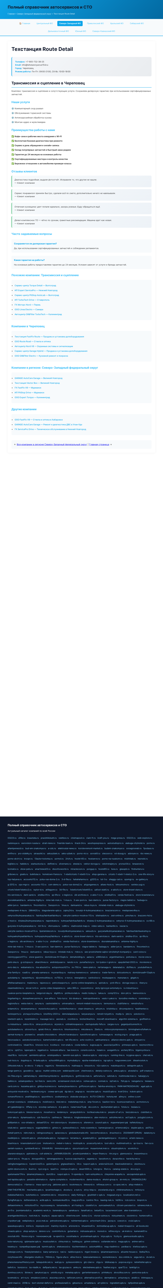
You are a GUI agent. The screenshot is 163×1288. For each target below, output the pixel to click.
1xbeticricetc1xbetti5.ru (81, 889)
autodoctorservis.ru (31, 1039)
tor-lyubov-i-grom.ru (106, 962)
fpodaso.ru (148, 848)
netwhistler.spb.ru (142, 1262)
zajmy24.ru (68, 910)
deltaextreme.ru (15, 1205)
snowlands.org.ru (106, 1189)
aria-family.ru (14, 972)
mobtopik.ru (79, 1143)
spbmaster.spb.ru (32, 1241)
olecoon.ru (107, 853)
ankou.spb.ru (120, 1070)
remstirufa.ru (137, 1003)
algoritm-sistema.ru (128, 1019)
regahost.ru (42, 1050)
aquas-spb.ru (57, 1215)
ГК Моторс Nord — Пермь (27, 304)
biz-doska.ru (75, 998)
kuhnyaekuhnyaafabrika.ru (20, 936)
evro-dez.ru (13, 967)
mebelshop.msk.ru (77, 1102)
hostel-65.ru (80, 858)
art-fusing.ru (78, 1205)
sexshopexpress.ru (97, 843)
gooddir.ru (28, 1070)
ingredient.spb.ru (118, 1283)
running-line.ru (118, 1055)
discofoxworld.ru (60, 869)
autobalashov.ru (15, 1029)
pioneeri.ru (30, 1034)
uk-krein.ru (127, 1231)
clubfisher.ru (123, 1003)
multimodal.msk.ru (127, 1076)
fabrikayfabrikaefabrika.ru (48, 915)
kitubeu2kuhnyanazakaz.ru (31, 920)
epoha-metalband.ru (92, 1060)
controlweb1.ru (15, 1045)
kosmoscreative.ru (126, 1102)
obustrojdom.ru (118, 1148)
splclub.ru (103, 983)
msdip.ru (120, 1014)
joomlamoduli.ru (23, 1210)
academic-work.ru (42, 1210)
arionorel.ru (74, 1226)
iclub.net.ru (13, 1127)
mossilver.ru (49, 1112)
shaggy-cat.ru (115, 879)
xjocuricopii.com (81, 1148)
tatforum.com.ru (74, 1277)
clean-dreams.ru (86, 1008)
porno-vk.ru (82, 853)
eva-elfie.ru (50, 998)
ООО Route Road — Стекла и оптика (33, 341)
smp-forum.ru (94, 1102)
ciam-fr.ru (91, 838)
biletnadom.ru (102, 915)
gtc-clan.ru (89, 1262)
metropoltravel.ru (91, 998)
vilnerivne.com (73, 1215)
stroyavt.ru (140, 1039)
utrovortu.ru (30, 1029)
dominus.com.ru (15, 1272)
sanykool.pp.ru (42, 1272)
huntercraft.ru (145, 1215)
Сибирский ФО (137, 23)
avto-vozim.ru (86, 1039)
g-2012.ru (12, 884)
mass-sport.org (43, 1184)
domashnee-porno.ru (33, 998)
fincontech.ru (40, 905)
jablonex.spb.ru (60, 1184)
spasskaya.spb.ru (16, 1226)
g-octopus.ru (27, 962)
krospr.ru (28, 858)
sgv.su (38, 1070)
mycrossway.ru (47, 1205)
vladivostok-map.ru (80, 926)
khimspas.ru (147, 1277)
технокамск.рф (43, 1236)
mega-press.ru (118, 838)
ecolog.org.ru (121, 1034)
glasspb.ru (125, 869)
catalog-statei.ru (121, 1169)
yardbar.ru (126, 1246)
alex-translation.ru (133, 1210)
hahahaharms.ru (80, 879)
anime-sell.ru (138, 1241)
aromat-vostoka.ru (17, 1102)
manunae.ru (123, 977)
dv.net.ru (150, 1257)
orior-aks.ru (13, 1117)
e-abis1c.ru (116, 889)
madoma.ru (32, 983)
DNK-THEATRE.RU (16, 1189)
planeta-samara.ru (40, 972)
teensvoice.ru (139, 993)
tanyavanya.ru (88, 1014)
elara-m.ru (58, 1029)
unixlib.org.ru (57, 1272)
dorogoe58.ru (38, 1158)
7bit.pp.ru (125, 1081)
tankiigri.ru (134, 1267)
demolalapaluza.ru (71, 1014)
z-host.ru (12, 920)
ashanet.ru (95, 972)
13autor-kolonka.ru (44, 858)
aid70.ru (149, 1127)
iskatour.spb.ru (90, 1055)
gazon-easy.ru (27, 1127)
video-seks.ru (97, 926)
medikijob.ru (13, 1138)
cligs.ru (99, 1262)
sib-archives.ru (81, 895)
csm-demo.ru (54, 884)
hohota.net (112, 1096)
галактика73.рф (78, 1107)
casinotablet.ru (53, 1003)
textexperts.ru (14, 1014)
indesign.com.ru (15, 1252)
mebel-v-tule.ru (63, 1143)
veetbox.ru (64, 838)
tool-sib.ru (109, 1143)
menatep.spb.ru (72, 1272)
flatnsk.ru (68, 1117)
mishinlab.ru (130, 858)
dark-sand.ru (30, 895)
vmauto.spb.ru (14, 1231)
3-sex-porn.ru (80, 900)
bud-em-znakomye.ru (35, 848)
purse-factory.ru (110, 900)
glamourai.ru (126, 1153)
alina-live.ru (75, 1257)
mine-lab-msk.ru (54, 900)
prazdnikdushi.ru (49, 838)
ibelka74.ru (144, 1252)
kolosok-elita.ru (57, 1050)
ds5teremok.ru (31, 1200)
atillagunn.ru (51, 889)
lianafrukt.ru (86, 1210)
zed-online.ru (117, 915)
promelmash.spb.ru (90, 1236)
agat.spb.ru (146, 1086)
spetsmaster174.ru (16, 1174)
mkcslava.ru (87, 1029)
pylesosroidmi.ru (74, 1262)
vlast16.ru (12, 1055)
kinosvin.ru (90, 1065)
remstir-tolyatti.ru (105, 1014)
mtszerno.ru (63, 1195)
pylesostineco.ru (71, 1127)
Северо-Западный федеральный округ (34, 14)
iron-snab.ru (67, 1045)
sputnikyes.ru (67, 1076)
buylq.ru (46, 1215)
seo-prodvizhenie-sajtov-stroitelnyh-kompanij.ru (108, 952)
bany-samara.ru (50, 1252)
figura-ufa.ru (62, 1257)
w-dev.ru (29, 1065)
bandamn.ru (26, 905)
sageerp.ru (92, 1158)
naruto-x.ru (72, 962)
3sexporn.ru (54, 905)
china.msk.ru (64, 1241)
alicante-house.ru (129, 1252)
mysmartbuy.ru (58, 972)
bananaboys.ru (60, 1210)
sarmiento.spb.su (37, 1055)
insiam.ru (101, 1050)
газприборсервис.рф (29, 1246)
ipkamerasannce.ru (110, 1252)
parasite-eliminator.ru (37, 1179)
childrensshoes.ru (124, 1189)
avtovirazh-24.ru (98, 1220)
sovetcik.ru (133, 1148)
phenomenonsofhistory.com (21, 1262)
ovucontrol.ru (86, 988)
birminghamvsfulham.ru (139, 1029)
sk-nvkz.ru (125, 1179)
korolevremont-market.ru (90, 848)
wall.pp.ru (59, 1262)
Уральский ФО (117, 23)
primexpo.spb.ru (130, 1045)
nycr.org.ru (43, 1169)
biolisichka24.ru (87, 1019)
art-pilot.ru (103, 1283)
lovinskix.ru (13, 869)
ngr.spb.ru (108, 1060)
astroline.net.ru (116, 1117)
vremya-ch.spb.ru (68, 1169)
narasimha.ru (28, 977)
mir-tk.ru (42, 926)
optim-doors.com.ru (17, 1169)
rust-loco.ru (13, 1060)
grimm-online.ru (91, 1241)
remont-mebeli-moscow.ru (89, 1003)
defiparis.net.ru (50, 1267)
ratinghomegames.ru (17, 1164)
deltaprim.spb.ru (135, 1065)
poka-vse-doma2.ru (72, 884)
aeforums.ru (99, 1076)
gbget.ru (135, 977)
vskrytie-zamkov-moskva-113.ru (78, 915)
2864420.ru (34, 910)
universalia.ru (68, 1003)
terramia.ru (75, 1138)
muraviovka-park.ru (47, 1008)
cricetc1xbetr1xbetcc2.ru (19, 889)
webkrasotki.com (71, 1070)
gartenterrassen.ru (91, 1272)
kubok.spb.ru (136, 1091)
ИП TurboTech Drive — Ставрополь (32, 300)
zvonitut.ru (72, 1019)
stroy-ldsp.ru (90, 1189)
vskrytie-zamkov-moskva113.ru (23, 931)
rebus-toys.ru (90, 905)
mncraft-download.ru (107, 1019)
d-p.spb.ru (64, 1107)
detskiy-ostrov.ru (104, 1070)
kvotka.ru (54, 1045)
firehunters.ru (137, 869)
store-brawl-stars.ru (132, 889)
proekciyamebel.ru (82, 1153)
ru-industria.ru (14, 1024)
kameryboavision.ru (67, 1086)
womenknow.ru (109, 1257)
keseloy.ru (12, 1246)
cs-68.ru (150, 920)
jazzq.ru (112, 1220)
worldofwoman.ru (67, 1008)
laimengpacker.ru (55, 1158)
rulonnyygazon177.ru (17, 957)
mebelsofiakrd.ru (16, 1195)
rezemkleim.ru (31, 1019)
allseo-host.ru (107, 884)
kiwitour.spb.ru (140, 1246)
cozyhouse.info (15, 1257)
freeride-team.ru (65, 843)
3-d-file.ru (66, 879)
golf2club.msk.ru (84, 1076)
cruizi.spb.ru (134, 1220)
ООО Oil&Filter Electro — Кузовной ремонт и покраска (41, 356)
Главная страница (99, 444)
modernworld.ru (77, 1179)
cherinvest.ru (87, 1070)
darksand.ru (76, 905)
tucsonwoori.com (114, 1210)
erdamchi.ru (13, 1008)
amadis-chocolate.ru (47, 1034)
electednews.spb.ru (92, 1267)
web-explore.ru (144, 838)
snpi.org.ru (104, 1055)
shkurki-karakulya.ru (68, 1034)
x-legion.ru (67, 895)
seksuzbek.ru (53, 853)
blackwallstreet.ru (123, 1164)
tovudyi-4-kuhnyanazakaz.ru (89, 910)
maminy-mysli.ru (59, 1226)
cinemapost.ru (77, 838)
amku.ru (77, 1267)
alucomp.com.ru (57, 1277)
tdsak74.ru (29, 1045)
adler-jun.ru (13, 905)
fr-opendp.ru (78, 1174)
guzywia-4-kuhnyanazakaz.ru (22, 926)
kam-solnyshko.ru (94, 1174)
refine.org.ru (114, 1231)
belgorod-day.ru (44, 993)
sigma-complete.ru (58, 1179)
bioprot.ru (142, 1200)
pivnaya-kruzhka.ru (32, 1014)
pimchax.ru (130, 915)
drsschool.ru (115, 1133)
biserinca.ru (13, 1143)
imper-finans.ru (100, 1153)
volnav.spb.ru (89, 1081)
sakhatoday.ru (30, 1076)
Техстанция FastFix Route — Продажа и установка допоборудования (49, 336)
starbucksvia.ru (38, 863)
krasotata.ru (33, 838)
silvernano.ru (65, 863)
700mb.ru (50, 1257)
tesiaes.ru (149, 1081)
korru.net (23, 1055)
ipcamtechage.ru (53, 1189)
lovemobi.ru (13, 1277)
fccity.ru (118, 1236)
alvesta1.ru (133, 1070)
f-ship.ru (39, 1065)
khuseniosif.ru (88, 1226)
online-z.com (134, 1096)
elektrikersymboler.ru (49, 1076)
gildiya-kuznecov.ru (46, 1086)
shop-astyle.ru (30, 1231)
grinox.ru (56, 1127)
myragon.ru (62, 1138)
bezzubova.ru (132, 1112)
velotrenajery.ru (109, 863)
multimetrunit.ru (124, 1143)
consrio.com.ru (88, 1050)
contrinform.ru (59, 1231)
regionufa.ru (13, 1003)
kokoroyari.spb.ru (16, 1112)
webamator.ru (27, 967)
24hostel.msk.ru (15, 1065)
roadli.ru (26, 972)
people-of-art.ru (116, 1112)
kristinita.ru (112, 1008)
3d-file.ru (63, 889)
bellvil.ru (12, 1267)
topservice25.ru (36, 1164)
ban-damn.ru (95, 900)
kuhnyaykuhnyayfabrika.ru (47, 936)
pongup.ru (92, 869)
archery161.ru (127, 1050)
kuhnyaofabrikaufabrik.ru (73, 920)
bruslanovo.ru (75, 1122)
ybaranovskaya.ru (16, 1153)
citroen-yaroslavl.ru (126, 1205)
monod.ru (101, 1231)
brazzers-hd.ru (145, 915)
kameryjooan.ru (106, 1127)
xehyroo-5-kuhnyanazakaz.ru (130, 920)
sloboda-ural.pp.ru (79, 1096)
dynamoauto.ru (28, 1117)
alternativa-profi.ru (93, 1277)
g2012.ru (94, 879)
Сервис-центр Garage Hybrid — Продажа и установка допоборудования (51, 351)
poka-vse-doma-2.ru (50, 879)
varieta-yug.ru (138, 884)
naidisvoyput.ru (75, 1252)
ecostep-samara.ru (48, 1107)
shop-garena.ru (99, 874)
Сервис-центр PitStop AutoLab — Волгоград (37, 295)
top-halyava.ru (15, 879)
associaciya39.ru (112, 1045)
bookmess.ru (76, 1184)
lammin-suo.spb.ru (72, 1055)
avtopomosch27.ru (61, 967)
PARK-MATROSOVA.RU (128, 1086)
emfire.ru (12, 853)
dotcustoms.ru (124, 972)
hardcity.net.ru (133, 1158)
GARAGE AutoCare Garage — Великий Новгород (38, 378)
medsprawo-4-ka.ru (17, 910)
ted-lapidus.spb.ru (16, 1179)
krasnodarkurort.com (31, 1143)
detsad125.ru (43, 1122)
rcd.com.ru (130, 1200)
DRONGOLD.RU (139, 1179)
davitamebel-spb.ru (110, 1107)
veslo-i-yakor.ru (109, 998)
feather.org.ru (109, 1267)
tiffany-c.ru (31, 1107)
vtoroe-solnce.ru (102, 1215)
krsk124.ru (123, 1091)
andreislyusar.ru (57, 962)
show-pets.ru (26, 869)
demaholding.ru (77, 957)
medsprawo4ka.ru (131, 910)
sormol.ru (59, 858)
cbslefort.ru (91, 1205)
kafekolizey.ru (136, 1122)
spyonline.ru (47, 1096)
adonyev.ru (133, 853)
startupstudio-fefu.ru (95, 1024)
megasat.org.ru (114, 1195)
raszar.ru (124, 926)
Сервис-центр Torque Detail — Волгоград (35, 285)
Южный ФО (80, 31)
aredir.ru (135, 1277)
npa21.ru (54, 1169)
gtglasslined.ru (68, 1164)
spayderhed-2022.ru (128, 962)
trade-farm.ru (108, 972)
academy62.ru (89, 1138)
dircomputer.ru (126, 1008)
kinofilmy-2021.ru (52, 1014)
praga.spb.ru (136, 1034)
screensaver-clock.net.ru (70, 1081)
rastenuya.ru (13, 843)
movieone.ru (145, 962)
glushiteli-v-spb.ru (96, 1195)
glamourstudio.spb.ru (134, 1236)
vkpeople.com (42, 1226)
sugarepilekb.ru (43, 1127)
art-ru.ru (25, 1277)
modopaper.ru (109, 977)
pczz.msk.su (42, 1220)
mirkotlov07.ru (31, 1205)
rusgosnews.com (123, 1060)
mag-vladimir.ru (111, 1246)
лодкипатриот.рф (119, 1122)
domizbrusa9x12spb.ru (144, 972)
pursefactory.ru (87, 962)
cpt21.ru (19, 1050)
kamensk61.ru (140, 1231)
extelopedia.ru (54, 1055)
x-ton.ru (68, 977)
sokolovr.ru (139, 1014)
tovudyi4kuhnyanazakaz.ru (71, 931)
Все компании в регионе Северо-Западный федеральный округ (52, 444)
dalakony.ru (149, 1133)
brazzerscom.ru (112, 910)
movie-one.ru (144, 957)
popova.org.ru (125, 1262)
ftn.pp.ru (26, 1158)
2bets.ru (99, 1029)
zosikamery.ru (61, 1096)
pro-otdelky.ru (25, 853)
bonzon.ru (22, 1267)
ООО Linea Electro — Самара (29, 309)
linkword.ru (89, 1184)
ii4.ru (79, 1164)
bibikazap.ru (111, 1262)
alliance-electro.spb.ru (122, 1039)
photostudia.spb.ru (46, 1138)
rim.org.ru (113, 1153)
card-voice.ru (139, 952)
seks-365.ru (73, 988)
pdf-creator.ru (146, 1070)
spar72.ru (122, 1267)
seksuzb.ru (91, 931)
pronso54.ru (124, 863)
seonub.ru (61, 1019)
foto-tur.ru (62, 998)
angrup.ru (80, 1091)
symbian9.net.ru (32, 1148)
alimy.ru (122, 1096)
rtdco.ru (79, 952)
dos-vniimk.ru (125, 1257)
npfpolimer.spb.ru (136, 1283)
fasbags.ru (142, 900)
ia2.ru (10, 1050)
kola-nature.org (15, 1241)
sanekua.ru (74, 1210)
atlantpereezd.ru (15, 848)
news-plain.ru (89, 967)
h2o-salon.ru (103, 1065)
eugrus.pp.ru (96, 1045)
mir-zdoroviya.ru (59, 1122)
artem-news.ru (136, 1138)
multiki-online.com (52, 1070)
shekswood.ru (63, 1246)
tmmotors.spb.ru (63, 1148)
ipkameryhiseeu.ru (35, 1174)
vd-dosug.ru (120, 853)
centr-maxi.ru (14, 1283)
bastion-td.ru (109, 1102)
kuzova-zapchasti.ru (75, 1158)
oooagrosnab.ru (133, 848)
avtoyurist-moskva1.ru (18, 1091)
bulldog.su (77, 1241)
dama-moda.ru (94, 1179)
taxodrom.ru (105, 1158)
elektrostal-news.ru (67, 848)
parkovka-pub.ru (140, 1272)
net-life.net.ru (71, 1039)
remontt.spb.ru (28, 1138)
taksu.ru (102, 993)
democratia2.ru (15, 1184)
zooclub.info (14, 1236)
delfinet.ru (52, 863)
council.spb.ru (102, 1122)
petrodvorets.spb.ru (59, 1220)
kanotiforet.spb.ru (88, 1034)
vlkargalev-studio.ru (33, 1257)
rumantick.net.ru (48, 1195)
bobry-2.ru (87, 1215)
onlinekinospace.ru (74, 1024)
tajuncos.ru (45, 983)
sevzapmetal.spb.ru (136, 1174)
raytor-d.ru (38, 889)
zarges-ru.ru (113, 1024)
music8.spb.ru (109, 1091)
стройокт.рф (14, 1220)
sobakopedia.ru (25, 1081)
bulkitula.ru (35, 874)
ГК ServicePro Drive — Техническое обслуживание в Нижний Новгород (50, 429)
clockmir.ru (132, 1215)
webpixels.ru (28, 1220)
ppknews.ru (32, 1153)
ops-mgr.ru (24, 884)
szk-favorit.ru (43, 1117)
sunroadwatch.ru (107, 1205)
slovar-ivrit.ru (32, 988)
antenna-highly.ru (36, 900)
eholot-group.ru (110, 1179)
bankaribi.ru (112, 926)
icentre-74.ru (92, 1200)
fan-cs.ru (149, 1143)
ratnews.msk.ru (144, 1205)
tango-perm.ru (15, 1070)
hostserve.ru (94, 858)
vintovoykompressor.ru (115, 1029)
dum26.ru (50, 1174)
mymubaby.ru (73, 1060)
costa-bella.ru (81, 1045)
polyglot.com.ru (145, 1117)
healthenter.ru (141, 1008)
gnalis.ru (24, 874)
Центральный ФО (45, 23)
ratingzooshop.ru (45, 1133)
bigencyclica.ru (143, 1050)
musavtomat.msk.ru (99, 1148)
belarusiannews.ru (91, 1257)
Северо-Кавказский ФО (103, 31)
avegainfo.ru (113, 1050)
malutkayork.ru (118, 1065)
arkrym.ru (100, 1008)
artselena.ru (90, 1283)
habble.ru (24, 863)
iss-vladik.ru (35, 1267)
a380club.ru (101, 957)
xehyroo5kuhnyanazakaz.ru (21, 915)
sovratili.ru (95, 853)
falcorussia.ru (14, 1039)
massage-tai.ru (47, 1019)
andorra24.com (106, 1164)
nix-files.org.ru (15, 1076)
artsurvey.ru (124, 1277)
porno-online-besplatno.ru (84, 983)
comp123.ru (113, 993)
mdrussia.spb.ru (87, 1231)
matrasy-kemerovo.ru (78, 972)
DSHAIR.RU (47, 1148)
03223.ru (12, 838)
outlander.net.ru (108, 1241)
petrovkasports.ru (61, 983)
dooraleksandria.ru (17, 900)
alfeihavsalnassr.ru (16, 983)
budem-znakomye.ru (114, 848)
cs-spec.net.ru (120, 1184)
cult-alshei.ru (46, 1153)
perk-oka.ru (13, 962)
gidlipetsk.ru (13, 1122)
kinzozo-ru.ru (42, 1045)
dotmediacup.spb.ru (106, 1226)
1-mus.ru (68, 900)
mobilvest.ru (49, 1102)
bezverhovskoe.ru (99, 1133)
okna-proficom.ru (44, 1024)
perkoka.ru (131, 957)
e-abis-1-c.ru (96, 895)
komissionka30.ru (61, 1200)
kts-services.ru (15, 895)
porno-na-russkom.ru (112, 858)
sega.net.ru (139, 1257)
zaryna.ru (39, 1003)
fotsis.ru (125, 1107)
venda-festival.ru (126, 895)
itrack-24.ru (80, 843)
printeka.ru (107, 1272)
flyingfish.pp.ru (15, 1200)
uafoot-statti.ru (101, 889)
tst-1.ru (103, 879)
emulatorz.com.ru (39, 1277)
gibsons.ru (77, 1283)
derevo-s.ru (44, 1231)
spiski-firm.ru (44, 1029)
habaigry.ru (143, 1076)
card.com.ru (13, 1086)
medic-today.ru (89, 993)
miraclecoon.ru (78, 869)
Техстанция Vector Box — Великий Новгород (37, 383)
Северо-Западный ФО (70, 23)
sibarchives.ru (41, 962)
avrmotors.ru (143, 1102)
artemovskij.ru (122, 1127)
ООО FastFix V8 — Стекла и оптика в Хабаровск (39, 419)
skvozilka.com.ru (122, 1272)
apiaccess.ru (61, 1133)
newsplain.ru (80, 977)
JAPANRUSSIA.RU (62, 1153)
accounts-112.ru (38, 884)
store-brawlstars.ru (145, 895)
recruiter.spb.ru (93, 1091)
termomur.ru (110, 1003)
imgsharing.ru (14, 998)
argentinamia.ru (116, 957)
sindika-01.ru (44, 895)
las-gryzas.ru (65, 1267)
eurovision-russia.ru (30, 843)
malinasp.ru (77, 1065)
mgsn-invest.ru (92, 1252)
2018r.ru (26, 1283)
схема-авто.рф (55, 1091)
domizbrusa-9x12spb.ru (56, 957)
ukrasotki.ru (39, 853)
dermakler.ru (110, 1277)
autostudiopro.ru (115, 843)
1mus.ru (65, 905)
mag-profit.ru (78, 1200)
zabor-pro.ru (14, 1158)
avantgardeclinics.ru (17, 1215)
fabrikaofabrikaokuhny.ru (138, 931)
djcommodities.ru (44, 977)
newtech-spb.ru (15, 1019)
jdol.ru (129, 1014)
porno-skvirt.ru (15, 858)
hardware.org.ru (38, 1091)
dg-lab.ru (69, 1091)
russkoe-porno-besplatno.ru (21, 993)
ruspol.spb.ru (63, 1174)
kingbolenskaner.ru (83, 1117)
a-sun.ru (78, 1189)
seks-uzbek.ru (68, 853)
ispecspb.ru (30, 1050)
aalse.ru (90, 957)
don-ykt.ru (126, 993)
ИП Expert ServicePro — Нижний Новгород (36, 290)
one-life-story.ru (146, 874)
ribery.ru (143, 983)
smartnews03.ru (42, 869)
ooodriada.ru (72, 1236)
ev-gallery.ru (142, 879)
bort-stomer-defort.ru (42, 1283)
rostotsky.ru (144, 998)
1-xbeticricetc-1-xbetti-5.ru (77, 874)
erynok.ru (59, 1024)
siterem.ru (88, 1122)
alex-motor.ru (100, 1117)
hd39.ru (119, 1200)
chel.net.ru (148, 1055)
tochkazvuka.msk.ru (96, 1112)
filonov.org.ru (28, 1236)
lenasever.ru (138, 863)
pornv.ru (151, 843)
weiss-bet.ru (27, 1003)
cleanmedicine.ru (16, 988)
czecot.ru (121, 1220)
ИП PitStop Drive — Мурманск (29, 392)
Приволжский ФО (95, 23)
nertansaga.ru (104, 967)
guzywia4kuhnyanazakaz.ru (111, 931)
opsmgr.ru (129, 879)
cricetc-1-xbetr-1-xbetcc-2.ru (122, 874)
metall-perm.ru (15, 1133)
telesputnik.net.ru (44, 1262)
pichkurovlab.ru (72, 993)
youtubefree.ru (145, 967)
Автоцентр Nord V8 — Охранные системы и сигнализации (44, 346)
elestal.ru (77, 863)
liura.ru (114, 869)
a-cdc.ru (52, 848)
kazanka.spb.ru (28, 1086)
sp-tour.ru (138, 1143)
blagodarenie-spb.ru (51, 910)
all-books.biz (142, 1226)
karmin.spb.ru (48, 1246)
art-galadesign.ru (16, 1107)
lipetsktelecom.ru (47, 931)
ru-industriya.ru (131, 988)
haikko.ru (12, 1081)
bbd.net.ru (61, 1102)
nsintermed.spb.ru (79, 1220)
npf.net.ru (114, 1081)
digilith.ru (58, 993)
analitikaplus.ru (32, 1096)
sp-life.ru (56, 895)
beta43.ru (99, 1210)
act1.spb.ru (130, 1117)
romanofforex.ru (15, 1096)
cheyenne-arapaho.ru (115, 1174)
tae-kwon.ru (73, 1050)
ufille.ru (21, 838)
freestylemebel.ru (33, 1252)
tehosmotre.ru (122, 884)
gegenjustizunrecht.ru (131, 1024)
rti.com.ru (122, 1138)
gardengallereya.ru (107, 1138)
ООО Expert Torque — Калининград (32, 397)
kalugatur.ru (137, 1081)
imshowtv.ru (49, 1143)
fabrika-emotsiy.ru (107, 1086)
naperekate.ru (52, 920)
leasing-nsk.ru (107, 1200)
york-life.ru (115, 983)
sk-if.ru (11, 1210)
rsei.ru (63, 1252)
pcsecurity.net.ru (95, 1143)
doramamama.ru (29, 1008)
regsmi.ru (49, 1065)
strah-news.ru (48, 843)
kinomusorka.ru (72, 1029)
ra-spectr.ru (58, 1236)
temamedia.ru (63, 1205)
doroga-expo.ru (129, 983)
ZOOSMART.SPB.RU (132, 1133)
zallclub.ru (112, 1076)
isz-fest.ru (40, 1081)
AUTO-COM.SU (97, 1096)
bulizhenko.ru (32, 1195)
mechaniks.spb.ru (35, 1189)
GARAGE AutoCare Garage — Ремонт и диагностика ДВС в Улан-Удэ (48, 424)
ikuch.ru (32, 1169)
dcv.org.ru (135, 1169)
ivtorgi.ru (97, 1169)
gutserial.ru (73, 1231)
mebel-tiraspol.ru (126, 1226)
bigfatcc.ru (13, 863)
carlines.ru (57, 1117)
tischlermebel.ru (79, 1246)
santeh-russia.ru (15, 1148)
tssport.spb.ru (90, 1164)
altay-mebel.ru (136, 1184)
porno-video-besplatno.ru (52, 988)
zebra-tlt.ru (28, 1024)
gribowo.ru (13, 874)
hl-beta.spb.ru (40, 1060)
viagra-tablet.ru (127, 900)
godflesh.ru (145, 1019)
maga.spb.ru (124, 1241)
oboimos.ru (139, 1164)
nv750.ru (59, 977)
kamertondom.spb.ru (53, 1039)
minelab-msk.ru (106, 905)
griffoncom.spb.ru (87, 1086)
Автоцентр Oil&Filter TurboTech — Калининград (38, 314)
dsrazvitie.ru (118, 1158)
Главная (11, 14)
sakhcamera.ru (102, 1039)
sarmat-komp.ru (15, 1034)
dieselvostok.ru (140, 1060)
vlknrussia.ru (54, 926)
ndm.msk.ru (29, 1133)
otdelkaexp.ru (34, 1102)
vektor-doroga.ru (92, 863)
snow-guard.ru (36, 957)
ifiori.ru (107, 1169)
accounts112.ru (31, 879)
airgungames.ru (91, 884)
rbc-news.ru (146, 853)
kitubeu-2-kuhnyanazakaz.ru (100, 920)
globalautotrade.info (79, 1133)
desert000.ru (85, 1169)
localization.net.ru (131, 1195)
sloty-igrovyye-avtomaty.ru (108, 988)
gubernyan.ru (52, 1164)
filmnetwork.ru (63, 1065)
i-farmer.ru (29, 1184)
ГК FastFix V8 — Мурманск (28, 387)
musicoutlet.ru (50, 1241)
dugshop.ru (26, 1060)
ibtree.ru (29, 1272)
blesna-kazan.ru (34, 1112)
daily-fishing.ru (78, 1195)
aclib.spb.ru (45, 1200)
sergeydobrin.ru (77, 1112)
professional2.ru (63, 1283)
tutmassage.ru (106, 1034)
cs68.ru (65, 926)
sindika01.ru (110, 895)
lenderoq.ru (62, 1112)
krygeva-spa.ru (133, 1055)
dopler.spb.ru (137, 1127)
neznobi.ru (143, 858)
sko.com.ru (93, 1107)
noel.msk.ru (34, 1215)
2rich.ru (69, 858)
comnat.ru (103, 1081)
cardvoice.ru (94, 977)
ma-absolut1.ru (43, 967)
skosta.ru (67, 1189)
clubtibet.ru (146, 1112)
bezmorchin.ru (146, 1045)
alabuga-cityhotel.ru (135, 843)
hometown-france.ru (52, 874)
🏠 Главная (24, 23)
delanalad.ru (119, 967)
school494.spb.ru (57, 1060)
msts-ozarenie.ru (88, 1127)
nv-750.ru (76, 967)
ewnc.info (51, 1081)
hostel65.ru (103, 869)
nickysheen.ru (118, 1215)
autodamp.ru (14, 977)
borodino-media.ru (128, 998)
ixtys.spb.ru (106, 1236)
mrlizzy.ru (139, 1189)
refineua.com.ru (103, 1184)
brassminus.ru (140, 1153)
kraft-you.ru (103, 838)
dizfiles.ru (131, 967)
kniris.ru (30, 1226)
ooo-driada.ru (28, 1122)
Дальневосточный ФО (58, 31)
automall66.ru (95, 1246)
